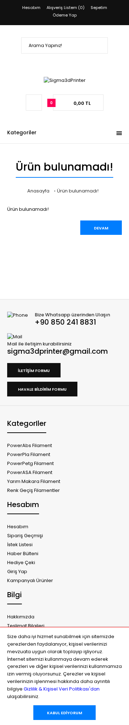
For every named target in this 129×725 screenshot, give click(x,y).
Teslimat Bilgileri (25, 625)
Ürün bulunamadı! (78, 190)
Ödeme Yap (65, 15)
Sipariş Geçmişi (25, 535)
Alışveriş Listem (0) (66, 7)
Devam (101, 228)
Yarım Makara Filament (33, 481)
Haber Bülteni (22, 553)
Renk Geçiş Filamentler (33, 490)
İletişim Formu (34, 370)
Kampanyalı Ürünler (30, 580)
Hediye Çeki (21, 562)
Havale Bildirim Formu (42, 389)
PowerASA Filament (29, 472)
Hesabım (31, 7)
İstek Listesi (20, 544)
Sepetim (99, 7)
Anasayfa (38, 190)
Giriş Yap (17, 571)
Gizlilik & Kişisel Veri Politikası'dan (62, 689)
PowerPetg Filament (30, 463)
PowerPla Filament (28, 454)
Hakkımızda (20, 616)
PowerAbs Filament (29, 445)
